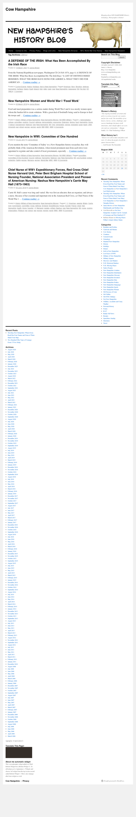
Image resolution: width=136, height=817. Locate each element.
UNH (90, 124)
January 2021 (12, 407)
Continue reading (31, 82)
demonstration (47, 122)
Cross (32, 205)
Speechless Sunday (109, 318)
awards (79, 203)
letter (45, 89)
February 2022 (12, 381)
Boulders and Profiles (110, 227)
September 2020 (13, 417)
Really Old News (108, 313)
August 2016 (12, 534)
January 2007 (12, 712)
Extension (65, 122)
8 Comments (67, 210)
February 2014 (12, 606)
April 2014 (11, 602)
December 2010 (13, 664)
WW (43, 127)
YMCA (10, 91)
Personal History (108, 306)
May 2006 (11, 731)
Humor (105, 249)
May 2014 (11, 599)
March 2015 (11, 575)
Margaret (40, 208)
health (19, 208)
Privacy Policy (35, 50)
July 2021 (11, 393)
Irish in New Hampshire (48, 86)
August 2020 (12, 419)
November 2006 (13, 717)
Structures (106, 321)
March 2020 (11, 431)
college (11, 122)
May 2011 (11, 652)
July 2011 (11, 647)
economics (57, 122)
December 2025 (13, 366)
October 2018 (12, 472)
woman (27, 127)
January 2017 (12, 522)
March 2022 (11, 378)
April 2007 (11, 705)
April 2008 (11, 676)
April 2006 (11, 734)
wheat (21, 127)
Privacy (26, 781)
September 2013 (13, 618)
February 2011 (12, 659)
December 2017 (13, 496)
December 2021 (13, 383)
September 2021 (13, 388)
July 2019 (11, 450)
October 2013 (12, 616)
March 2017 (11, 517)
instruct (12, 124)
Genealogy (106, 239)
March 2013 (11, 633)
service (67, 124)
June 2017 (11, 510)
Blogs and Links (49, 50)
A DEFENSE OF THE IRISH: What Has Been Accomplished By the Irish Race (49, 62)
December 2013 (13, 611)
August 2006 (12, 724)
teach (85, 124)
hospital (30, 208)
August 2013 (12, 621)
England (45, 205)
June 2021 (11, 395)
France (73, 205)
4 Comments (58, 127)
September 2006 (13, 722)
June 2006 (11, 729)
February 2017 (12, 520)
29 (122, 168)
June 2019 (11, 453)
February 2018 (12, 491)
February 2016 (12, 549)
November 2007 (13, 688)
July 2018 (11, 479)
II (35, 208)
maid (49, 89)
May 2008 (11, 674)
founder (68, 205)
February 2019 (12, 462)
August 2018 (12, 477)
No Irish (83, 89)
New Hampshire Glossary (111, 275)
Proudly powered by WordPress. (114, 781)
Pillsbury (21, 210)
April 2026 (11, 357)
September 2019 (13, 445)
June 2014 (11, 597)
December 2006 (13, 714)
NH (78, 89)
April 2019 (11, 457)
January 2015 (12, 580)
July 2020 (11, 421)
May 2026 (11, 354)
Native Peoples (108, 268)
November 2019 (13, 441)
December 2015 (13, 553)
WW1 (47, 127)
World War (44, 160)
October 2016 (12, 529)
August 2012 (12, 638)
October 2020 (12, 414)
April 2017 (11, 515)
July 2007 (11, 698)
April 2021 (11, 400)
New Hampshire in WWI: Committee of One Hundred (43, 136)
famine (72, 122)
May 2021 (11, 397)
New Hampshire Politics (111, 282)
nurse (84, 208)
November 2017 (13, 498)
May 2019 (11, 455)
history (26, 89)
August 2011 (12, 645)
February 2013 (12, 635)
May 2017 (11, 513)
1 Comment (18, 91)
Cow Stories (107, 232)
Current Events (20, 86)
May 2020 (11, 426)
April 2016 (11, 544)
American (67, 86)
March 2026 (11, 359)
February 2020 (12, 433)
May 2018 (11, 484)
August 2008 (12, 666)
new (53, 89)
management (20, 124)
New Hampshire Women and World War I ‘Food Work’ (43, 101)
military (52, 208)
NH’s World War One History (91, 50)
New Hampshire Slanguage (112, 285)
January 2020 (12, 436)
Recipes (105, 316)
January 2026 (12, 364)
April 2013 (11, 630)
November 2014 (13, 585)
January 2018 (12, 493)
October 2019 (12, 443)
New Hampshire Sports (110, 287)
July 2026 (11, 352)
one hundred (81, 158)
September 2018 (13, 474)
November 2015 (13, 556)
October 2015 (12, 558)
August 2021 (12, 390)
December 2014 (13, 582)
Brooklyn (79, 86)
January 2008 (12, 683)
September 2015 (13, 561)
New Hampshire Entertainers (112, 273)
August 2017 (12, 505)
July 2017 (11, 508)
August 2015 (12, 563)
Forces (62, 205)
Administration (85, 120)
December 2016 (13, 525)
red (26, 210)
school (30, 210)
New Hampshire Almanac (68, 50)
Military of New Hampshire (30, 120)
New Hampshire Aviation (111, 270)
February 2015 (12, 578)
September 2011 (13, 642)
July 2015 (11, 565)
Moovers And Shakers (110, 261)
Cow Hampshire (21, 9)
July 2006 (11, 726)
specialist (74, 124)
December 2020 (13, 409)
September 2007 (13, 693)
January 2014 (12, 609)
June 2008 (11, 671)
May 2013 (11, 628)
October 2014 (12, 587)
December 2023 (13, 371)
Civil (9, 205)
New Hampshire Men (110, 280)
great (79, 205)
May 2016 (11, 541)
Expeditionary (54, 205)
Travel (105, 323)
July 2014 (11, 594)
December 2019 (13, 438)
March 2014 (11, 604)
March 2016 (11, 546)
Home (10, 50)
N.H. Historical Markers (111, 263)
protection (11, 160)
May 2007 (11, 702)
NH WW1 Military (65, 120)
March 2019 (11, 460)
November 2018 (13, 469)
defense (86, 86)
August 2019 (12, 448)
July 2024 (11, 369)
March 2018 (11, 489)
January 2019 (12, 465)
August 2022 (12, 376)
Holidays (36, 86)
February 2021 (12, 405)
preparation (60, 124)
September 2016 (13, 532)
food (77, 122)
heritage (20, 89)
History (29, 86)
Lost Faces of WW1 (109, 253)
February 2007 (12, 710)
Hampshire (12, 89)
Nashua (59, 208)
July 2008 (11, 669)
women (33, 127)
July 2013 (11, 623)
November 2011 (13, 640)
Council (32, 122)
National (29, 124)
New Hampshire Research (115, 50)
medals (46, 208)
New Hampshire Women (50, 120)
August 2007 (12, 695)
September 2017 (13, 503)
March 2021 (11, 402)
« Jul (102, 174)
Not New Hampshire (109, 299)
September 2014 (13, 590)
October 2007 (12, 690)
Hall (83, 205)
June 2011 (11, 650)
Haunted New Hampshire (111, 241)
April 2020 (11, 429)
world (39, 127)
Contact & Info (21, 50)
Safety (18, 160)
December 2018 (13, 467)
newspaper (72, 89)
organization (12, 210)
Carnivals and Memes (110, 229)
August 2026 (12, 349)
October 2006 (12, 719)
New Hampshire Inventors (111, 277)
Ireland (36, 89)
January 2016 (12, 551)
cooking (25, 122)
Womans (30, 160)
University (11, 127)
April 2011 (11, 654)
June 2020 (11, 424)
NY (88, 89)
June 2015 (11, 568)
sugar (81, 124)
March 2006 (11, 736)
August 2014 (12, 592)
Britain (85, 203)
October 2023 (12, 373)
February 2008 (12, 681)
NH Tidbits (106, 294)
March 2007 (11, 707)
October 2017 (12, 501)
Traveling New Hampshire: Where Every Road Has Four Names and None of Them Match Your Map (21, 335)
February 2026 (12, 361)
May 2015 (11, 570)
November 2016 (13, 527)
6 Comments (62, 160)
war (17, 127)
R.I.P (105, 311)
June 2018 (11, 481)
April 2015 (11, 573)
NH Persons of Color (110, 292)
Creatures (106, 234)
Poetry (105, 309)
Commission (16, 205)
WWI (51, 127)
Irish (41, 89)
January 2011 (12, 662)
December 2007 (13, 686)
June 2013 (11, 626)
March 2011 (11, 657)
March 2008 (11, 678)
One (53, 124)
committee (18, 122)
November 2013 (13, 614)
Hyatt (31, 89)
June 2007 (11, 700)
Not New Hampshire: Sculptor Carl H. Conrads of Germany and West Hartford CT (115, 212)
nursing (89, 208)
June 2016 (11, 539)
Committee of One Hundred (18, 158)
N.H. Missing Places (109, 265)
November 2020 (13, 412)
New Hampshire (61, 89)
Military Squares (108, 258)
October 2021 (12, 385)
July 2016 (11, 537)
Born (73, 86)
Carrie (90, 203)
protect (89, 158)
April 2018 (11, 486)
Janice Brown (35, 68)
